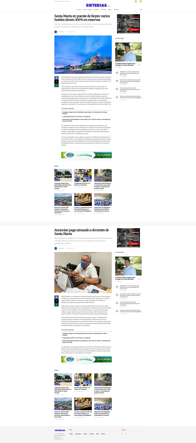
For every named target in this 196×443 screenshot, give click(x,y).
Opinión (116, 9)
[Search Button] (141, 9)
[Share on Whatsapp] (56, 85)
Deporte (96, 9)
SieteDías (61, 31)
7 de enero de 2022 (70, 31)
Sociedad (103, 9)
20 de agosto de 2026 (59, 214)
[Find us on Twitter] (138, 1)
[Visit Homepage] (98, 5)
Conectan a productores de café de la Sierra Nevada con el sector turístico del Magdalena (83, 209)
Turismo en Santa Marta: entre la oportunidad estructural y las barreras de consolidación (130, 89)
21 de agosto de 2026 (59, 190)
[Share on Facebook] (56, 78)
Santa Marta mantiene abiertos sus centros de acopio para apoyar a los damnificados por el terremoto (130, 81)
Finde (109, 9)
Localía (78, 9)
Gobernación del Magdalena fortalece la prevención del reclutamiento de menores (102, 209)
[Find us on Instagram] (141, 1)
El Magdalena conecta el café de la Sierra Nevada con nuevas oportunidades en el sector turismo (129, 73)
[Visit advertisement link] (86, 155)
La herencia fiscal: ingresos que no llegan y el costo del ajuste (125, 64)
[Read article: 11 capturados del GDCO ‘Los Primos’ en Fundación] (83, 175)
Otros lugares (87, 9)
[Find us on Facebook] (136, 1)
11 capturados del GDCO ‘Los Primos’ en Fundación (76, 116)
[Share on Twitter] (56, 81)
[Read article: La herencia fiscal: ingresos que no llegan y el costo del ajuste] (128, 52)
